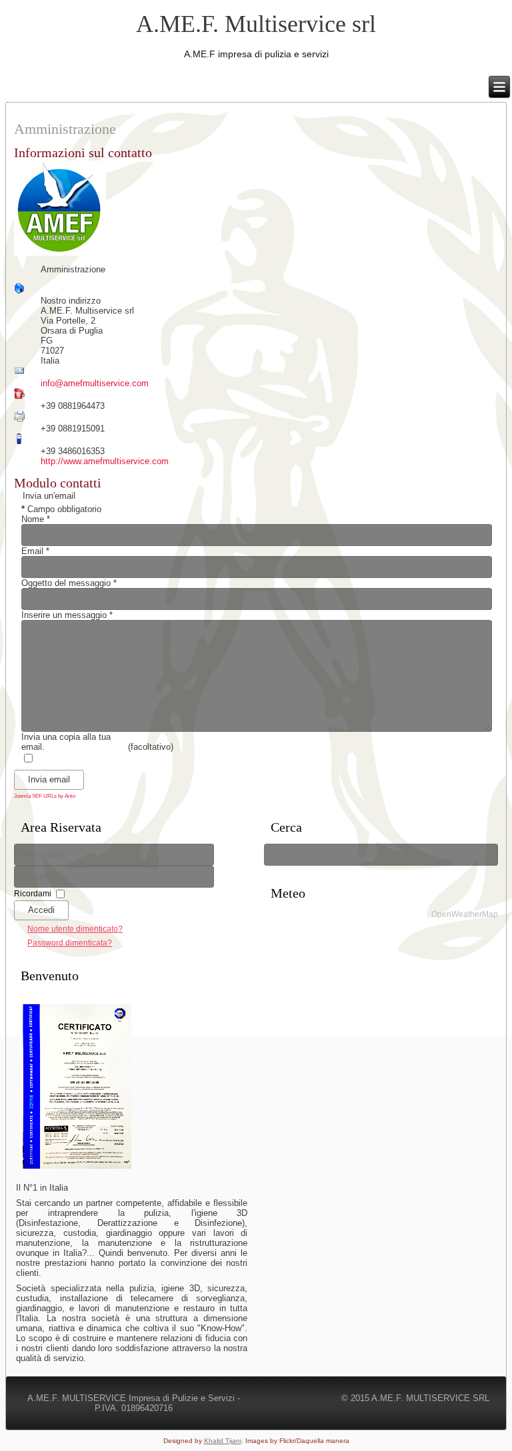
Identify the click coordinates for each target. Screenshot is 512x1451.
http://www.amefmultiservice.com (105, 461)
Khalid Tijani (222, 1440)
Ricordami (32, 893)
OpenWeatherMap (464, 914)
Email (35, 551)
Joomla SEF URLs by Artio (44, 796)
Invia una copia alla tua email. (66, 742)
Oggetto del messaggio (69, 583)
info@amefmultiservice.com (95, 383)
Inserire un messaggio (67, 615)
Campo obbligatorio (61, 509)
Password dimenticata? (69, 943)
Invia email (49, 779)
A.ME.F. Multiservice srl (256, 24)
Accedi (41, 910)
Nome (35, 519)
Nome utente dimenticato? (75, 929)
